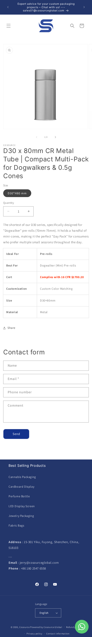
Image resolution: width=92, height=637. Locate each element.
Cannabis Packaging (22, 477)
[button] (8, 26)
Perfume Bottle (19, 496)
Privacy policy (34, 633)
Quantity (8, 203)
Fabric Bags (16, 525)
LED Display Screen (22, 506)
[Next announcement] (84, 7)
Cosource (24, 626)
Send (16, 434)
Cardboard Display (21, 486)
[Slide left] (36, 137)
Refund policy (73, 627)
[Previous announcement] (8, 7)
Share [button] (11, 328)
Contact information (57, 633)
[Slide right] (55, 137)
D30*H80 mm (17, 193)
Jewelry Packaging (21, 516)
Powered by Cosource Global (46, 626)
